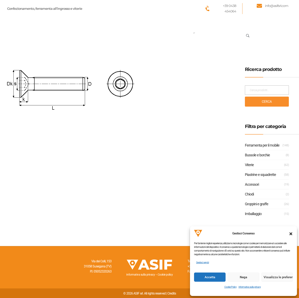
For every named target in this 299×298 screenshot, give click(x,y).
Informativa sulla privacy (250, 287)
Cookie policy (165, 274)
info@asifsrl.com (276, 6)
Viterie (249, 165)
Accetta (210, 277)
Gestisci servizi (202, 262)
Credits (171, 293)
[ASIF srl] (34, 35)
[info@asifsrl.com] (259, 5)
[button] (291, 233)
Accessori (252, 184)
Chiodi (249, 194)
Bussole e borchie (257, 155)
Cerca (267, 102)
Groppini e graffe (256, 204)
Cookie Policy (230, 287)
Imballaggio (253, 214)
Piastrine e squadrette (260, 174)
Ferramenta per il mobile (262, 145)
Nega (243, 277)
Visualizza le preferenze (278, 277)
